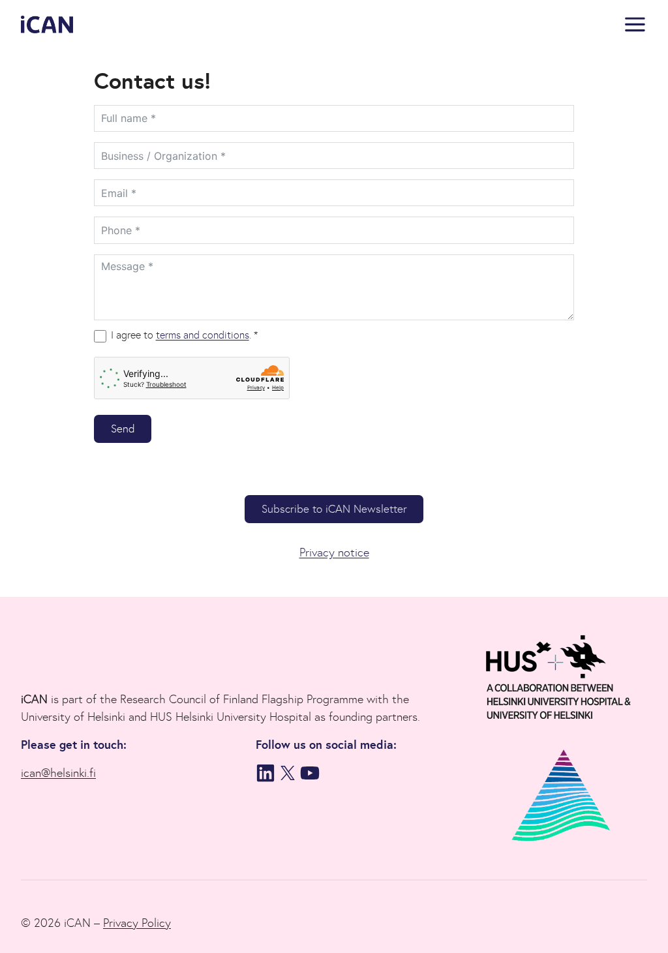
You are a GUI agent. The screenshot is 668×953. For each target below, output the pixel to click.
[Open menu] (632, 24)
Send (123, 429)
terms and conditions (202, 335)
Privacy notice (334, 552)
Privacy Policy (137, 923)
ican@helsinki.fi (58, 773)
